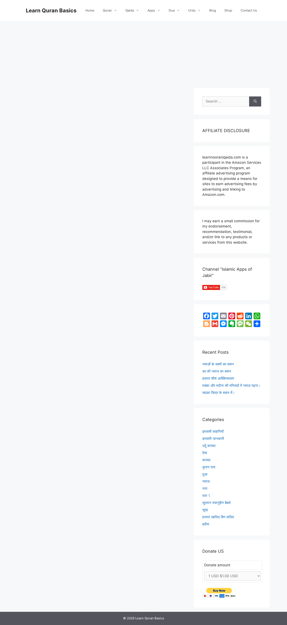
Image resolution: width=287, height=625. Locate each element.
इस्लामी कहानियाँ (213, 431)
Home (90, 10)
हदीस (205, 524)
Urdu (192, 10)
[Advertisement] (143, 52)
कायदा (206, 460)
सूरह (205, 510)
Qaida (129, 10)
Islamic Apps (38, 280)
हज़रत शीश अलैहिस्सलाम (218, 378)
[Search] (255, 101)
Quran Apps (36, 137)
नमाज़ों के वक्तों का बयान (218, 364)
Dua (172, 10)
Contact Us (249, 10)
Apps (151, 10)
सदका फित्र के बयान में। (218, 393)
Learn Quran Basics (51, 10)
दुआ (204, 474)
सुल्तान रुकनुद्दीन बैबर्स (216, 503)
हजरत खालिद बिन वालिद (218, 517)
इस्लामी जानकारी (213, 439)
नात (204, 488)
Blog (212, 10)
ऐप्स (32, 248)
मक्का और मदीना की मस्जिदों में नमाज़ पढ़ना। (231, 385)
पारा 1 (206, 496)
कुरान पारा (208, 467)
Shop (228, 10)
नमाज (206, 481)
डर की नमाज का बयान (216, 371)
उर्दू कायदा (209, 446)
